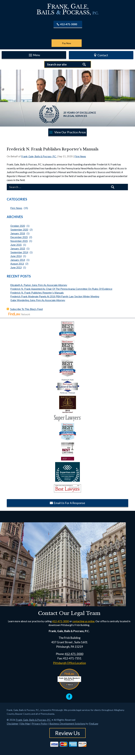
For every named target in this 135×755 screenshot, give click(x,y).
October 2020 (17, 225)
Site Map (25, 723)
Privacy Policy (40, 723)
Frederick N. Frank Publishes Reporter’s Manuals (37, 292)
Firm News (80, 156)
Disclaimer (12, 723)
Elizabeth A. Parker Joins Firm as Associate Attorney (38, 285)
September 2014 (19, 252)
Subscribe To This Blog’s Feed (26, 309)
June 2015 (16, 244)
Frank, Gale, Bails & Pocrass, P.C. (38, 156)
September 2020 (19, 229)
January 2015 (17, 248)
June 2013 (16, 267)
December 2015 (19, 237)
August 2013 (17, 263)
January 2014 (17, 260)
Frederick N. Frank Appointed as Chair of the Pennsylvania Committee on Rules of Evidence (61, 288)
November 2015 (19, 241)
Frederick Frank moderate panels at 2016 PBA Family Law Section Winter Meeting (54, 296)
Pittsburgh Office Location (69, 663)
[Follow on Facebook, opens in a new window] (69, 696)
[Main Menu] (34, 55)
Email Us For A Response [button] (69, 503)
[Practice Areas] (67, 132)
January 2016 (17, 233)
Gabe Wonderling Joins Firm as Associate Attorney (37, 300)
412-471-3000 (68, 24)
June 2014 (16, 256)
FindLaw (93, 723)
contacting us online (83, 621)
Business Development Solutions (67, 723)
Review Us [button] (67, 733)
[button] (131, 731)
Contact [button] (102, 55)
